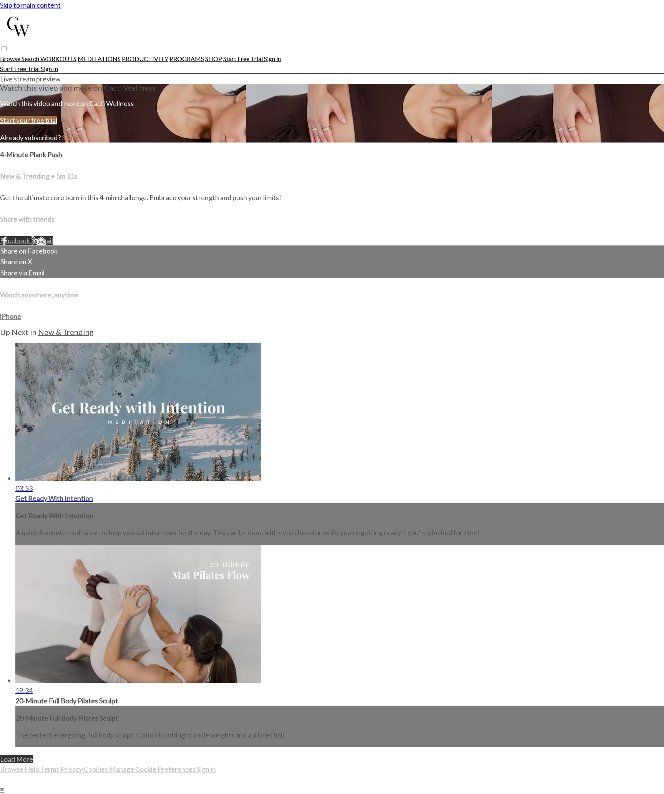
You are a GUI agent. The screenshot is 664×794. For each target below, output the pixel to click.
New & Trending (25, 176)
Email (45, 240)
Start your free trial (28, 120)
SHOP (213, 58)
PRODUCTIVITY (145, 58)
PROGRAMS (186, 58)
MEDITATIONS (99, 58)
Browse (11, 58)
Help (32, 769)
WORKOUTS (58, 58)
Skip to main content (30, 5)
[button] (4, 48)
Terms (50, 769)
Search (31, 58)
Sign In (49, 68)
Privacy (72, 769)
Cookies (96, 769)
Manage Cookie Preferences (153, 769)
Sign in (272, 58)
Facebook (15, 240)
